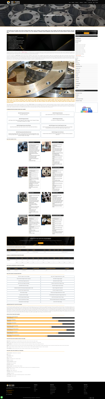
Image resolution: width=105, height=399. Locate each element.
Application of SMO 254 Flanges (14, 47)
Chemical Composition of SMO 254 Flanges (16, 41)
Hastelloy (77, 77)
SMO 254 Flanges (78, 55)
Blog (93, 2)
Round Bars (77, 62)
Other (77, 87)
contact (96, 2)
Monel (77, 75)
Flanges (77, 42)
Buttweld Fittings (78, 40)
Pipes (76, 59)
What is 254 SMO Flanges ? (13, 36)
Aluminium (77, 85)
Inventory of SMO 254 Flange (13, 44)
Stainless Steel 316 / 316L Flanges (80, 46)
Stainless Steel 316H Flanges (80, 47)
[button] (40, 243)
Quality (85, 2)
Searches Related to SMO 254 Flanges (15, 45)
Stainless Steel (78, 38)
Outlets (77, 58)
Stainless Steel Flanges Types (80, 56)
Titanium (77, 81)
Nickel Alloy (78, 72)
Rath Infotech (38, 397)
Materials (81, 2)
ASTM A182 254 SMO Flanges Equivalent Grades (16, 40)
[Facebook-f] (89, 398)
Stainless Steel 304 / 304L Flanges (81, 44)
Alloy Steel (78, 70)
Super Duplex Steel (79, 66)
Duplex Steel (78, 64)
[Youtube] (90, 398)
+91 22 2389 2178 (10, 392)
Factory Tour (90, 2)
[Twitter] (92, 398)
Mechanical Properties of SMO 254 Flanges (16, 43)
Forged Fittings (78, 41)
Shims (77, 61)
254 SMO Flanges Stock (13, 39)
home (70, 2)
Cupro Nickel (78, 83)
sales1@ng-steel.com (11, 390)
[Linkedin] (93, 398)
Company (73, 2)
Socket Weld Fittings (79, 98)
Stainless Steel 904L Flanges (80, 54)
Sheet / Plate (78, 60)
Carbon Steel (78, 68)
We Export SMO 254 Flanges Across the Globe (16, 48)
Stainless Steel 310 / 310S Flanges (80, 45)
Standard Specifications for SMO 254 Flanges (16, 37)
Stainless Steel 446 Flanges (80, 53)
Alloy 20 (77, 79)
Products (76, 2)
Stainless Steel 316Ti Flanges (80, 48)
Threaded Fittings (79, 100)
